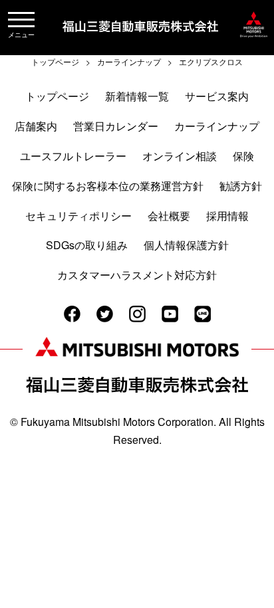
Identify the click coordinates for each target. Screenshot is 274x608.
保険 (243, 155)
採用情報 (227, 215)
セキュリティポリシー (78, 215)
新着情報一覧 (137, 96)
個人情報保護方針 (186, 245)
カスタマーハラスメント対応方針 (137, 274)
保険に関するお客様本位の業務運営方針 (108, 185)
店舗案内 (36, 126)
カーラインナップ (216, 126)
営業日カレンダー (115, 126)
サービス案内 (217, 96)
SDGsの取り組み (87, 245)
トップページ (57, 96)
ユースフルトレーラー (73, 155)
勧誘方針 (240, 185)
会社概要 (169, 215)
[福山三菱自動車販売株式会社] (253, 37)
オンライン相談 (179, 155)
